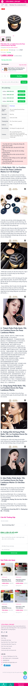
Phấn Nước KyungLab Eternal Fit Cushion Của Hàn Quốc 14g (6, 609)
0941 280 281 (10, 101)
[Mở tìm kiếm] (25, 1)
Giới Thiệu (3, 638)
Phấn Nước (6, 5)
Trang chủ (2, 5)
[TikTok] (4, 632)
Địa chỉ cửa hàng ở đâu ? (8, 525)
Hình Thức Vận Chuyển (6, 646)
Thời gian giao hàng (6, 648)
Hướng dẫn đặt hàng (6, 640)
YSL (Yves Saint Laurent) (11, 47)
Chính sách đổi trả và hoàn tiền (8, 650)
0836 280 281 (10, 94)
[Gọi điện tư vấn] (25, 673)
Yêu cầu (24, 82)
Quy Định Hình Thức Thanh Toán (9, 642)
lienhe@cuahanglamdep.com (10, 662)
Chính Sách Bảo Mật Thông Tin (8, 644)
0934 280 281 (10, 98)
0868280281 (6, 660)
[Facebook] (2, 632)
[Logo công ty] (7, 665)
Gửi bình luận (14, 553)
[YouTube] (6, 632)
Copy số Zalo (21, 91)
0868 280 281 (10, 91)
